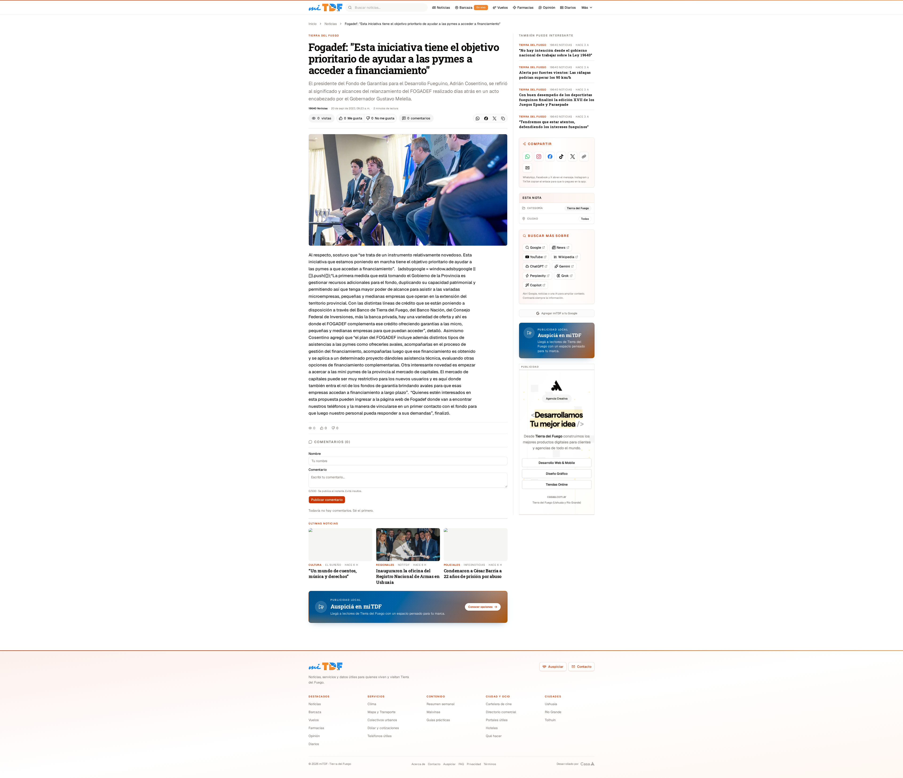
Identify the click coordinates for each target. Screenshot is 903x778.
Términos (490, 764)
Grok (565, 276)
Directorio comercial (501, 712)
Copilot (536, 285)
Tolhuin (550, 720)
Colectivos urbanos (382, 720)
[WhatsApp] (477, 118)
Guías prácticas (438, 720)
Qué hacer (494, 736)
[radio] (350, 118)
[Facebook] (486, 118)
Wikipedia (566, 257)
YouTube (536, 257)
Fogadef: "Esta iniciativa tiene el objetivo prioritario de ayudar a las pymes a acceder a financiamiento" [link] (422, 24)
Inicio (313, 24)
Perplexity (538, 276)
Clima (372, 704)
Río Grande (553, 712)
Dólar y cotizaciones (383, 728)
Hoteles (492, 728)
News (561, 247)
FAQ (461, 764)
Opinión (314, 736)
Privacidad (474, 764)
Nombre (315, 453)
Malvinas (433, 712)
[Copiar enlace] (503, 118)
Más (585, 7)
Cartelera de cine (499, 704)
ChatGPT (537, 266)
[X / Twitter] (494, 118)
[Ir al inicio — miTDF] (325, 7)
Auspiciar (555, 666)
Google (535, 247)
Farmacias (316, 728)
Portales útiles (496, 720)
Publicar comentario (327, 500)
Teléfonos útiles (380, 736)
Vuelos (314, 720)
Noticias (331, 24)
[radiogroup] (367, 118)
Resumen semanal (441, 704)
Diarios (314, 744)
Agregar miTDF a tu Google (559, 313)
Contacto (584, 666)
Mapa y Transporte (382, 712)
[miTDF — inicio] (325, 666)
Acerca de (418, 764)
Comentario (318, 469)
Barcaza (315, 712)
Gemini (564, 266)
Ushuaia (551, 704)
